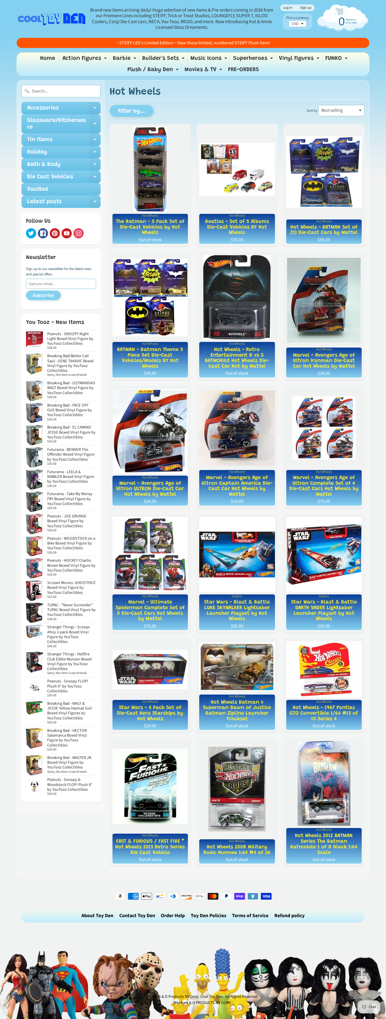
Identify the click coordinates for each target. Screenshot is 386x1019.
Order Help (173, 915)
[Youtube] (67, 233)
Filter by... (131, 111)
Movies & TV (204, 71)
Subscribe (43, 295)
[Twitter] (31, 233)
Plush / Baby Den (153, 71)
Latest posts (64, 203)
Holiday (64, 153)
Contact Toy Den (137, 915)
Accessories (64, 109)
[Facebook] (43, 233)
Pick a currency (297, 18)
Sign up (305, 8)
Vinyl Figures (300, 60)
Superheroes (253, 60)
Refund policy (289, 915)
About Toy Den (97, 915)
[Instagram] (78, 233)
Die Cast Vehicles (64, 178)
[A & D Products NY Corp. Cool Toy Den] (52, 19)
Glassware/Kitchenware (64, 124)
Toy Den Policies (208, 915)
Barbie (125, 60)
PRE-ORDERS (243, 70)
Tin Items (64, 141)
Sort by (312, 110)
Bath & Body (64, 166)
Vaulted (37, 189)
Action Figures (85, 60)
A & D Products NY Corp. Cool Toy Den (191, 997)
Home (47, 58)
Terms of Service (250, 915)
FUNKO (337, 60)
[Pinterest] (55, 233)
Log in (287, 8)
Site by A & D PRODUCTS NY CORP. (202, 1003)
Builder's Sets (164, 60)
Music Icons (209, 60)
